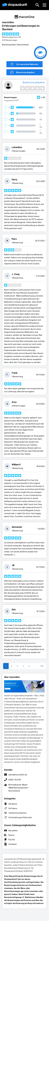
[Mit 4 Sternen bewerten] (37, 88)
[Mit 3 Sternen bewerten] (32, 88)
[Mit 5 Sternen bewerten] (42, 88)
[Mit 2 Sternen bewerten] (27, 88)
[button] (37, 5)
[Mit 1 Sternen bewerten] (22, 88)
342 (42, 666)
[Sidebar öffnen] (44, 5)
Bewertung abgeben (33, 82)
